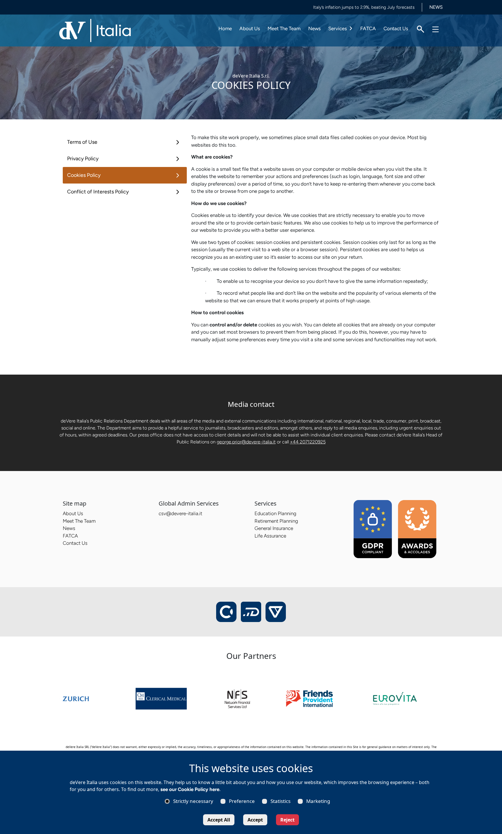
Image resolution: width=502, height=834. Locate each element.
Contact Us (395, 28)
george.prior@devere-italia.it (246, 442)
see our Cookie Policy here (189, 789)
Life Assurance (270, 536)
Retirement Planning (276, 521)
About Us (249, 28)
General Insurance (273, 528)
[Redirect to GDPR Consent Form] (373, 529)
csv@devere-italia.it (180, 513)
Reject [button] (287, 820)
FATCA (368, 28)
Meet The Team (284, 28)
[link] (92, 698)
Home (225, 28)
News (314, 28)
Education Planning (275, 513)
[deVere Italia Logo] (95, 30)
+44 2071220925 (308, 442)
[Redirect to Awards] (417, 529)
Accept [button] (255, 820)
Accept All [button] (218, 820)
